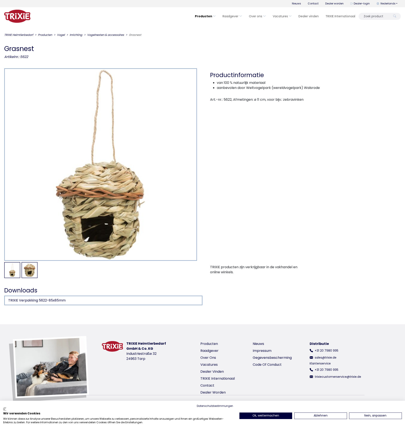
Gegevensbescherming (272, 357)
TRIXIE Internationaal (340, 16)
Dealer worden (334, 3)
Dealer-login (362, 3)
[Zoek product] (394, 16)
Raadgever (230, 16)
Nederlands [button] (388, 3)
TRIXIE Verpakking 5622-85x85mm (37, 300)
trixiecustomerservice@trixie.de (338, 377)
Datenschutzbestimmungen (215, 406)
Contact (313, 3)
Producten (203, 16)
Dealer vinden (308, 16)
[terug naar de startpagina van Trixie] (17, 16)
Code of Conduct (267, 364)
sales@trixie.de (325, 357)
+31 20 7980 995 (326, 350)
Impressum (262, 350)
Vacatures (280, 16)
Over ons (255, 16)
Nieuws (296, 3)
